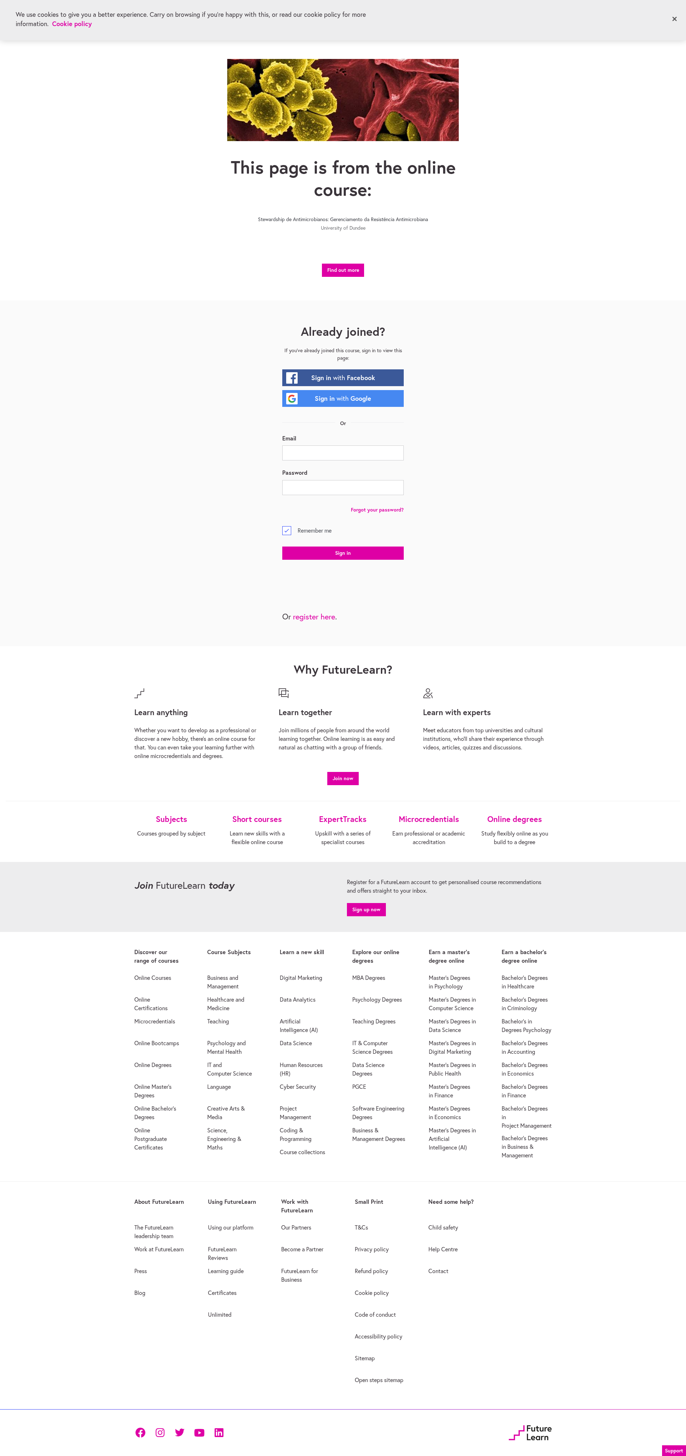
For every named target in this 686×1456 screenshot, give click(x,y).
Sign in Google (343, 398)
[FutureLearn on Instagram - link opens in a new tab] (160, 1432)
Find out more (343, 270)
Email (289, 438)
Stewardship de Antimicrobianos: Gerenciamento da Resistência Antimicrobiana (343, 219)
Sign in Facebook (343, 377)
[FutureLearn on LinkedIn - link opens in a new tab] (219, 1432)
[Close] (674, 19)
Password (294, 472)
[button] (343, 778)
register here (314, 617)
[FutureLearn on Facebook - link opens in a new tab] (140, 1432)
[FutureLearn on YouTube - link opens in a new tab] (199, 1432)
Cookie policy (72, 24)
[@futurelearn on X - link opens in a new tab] (179, 1432)
